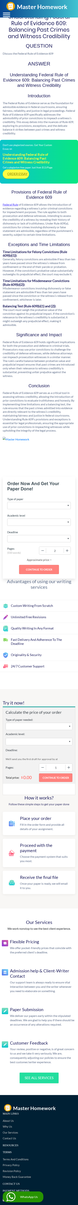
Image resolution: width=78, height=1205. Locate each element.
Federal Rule (10, 204)
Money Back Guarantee (17, 1176)
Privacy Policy (11, 1165)
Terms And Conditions (16, 1159)
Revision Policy (12, 1171)
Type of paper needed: (19, 719)
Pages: (10, 767)
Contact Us (9, 1138)
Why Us (7, 1126)
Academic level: (15, 734)
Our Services (10, 1132)
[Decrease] (42, 550)
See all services (39, 1078)
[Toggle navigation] (6, 15)
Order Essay (17, 174)
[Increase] (67, 550)
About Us (8, 1120)
